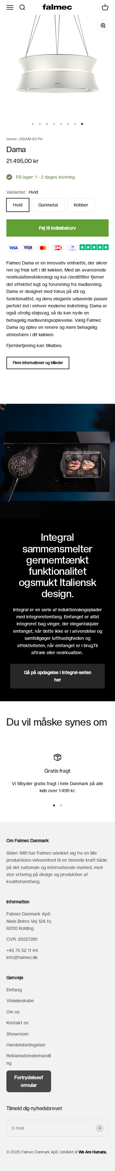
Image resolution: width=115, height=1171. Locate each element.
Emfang (14, 989)
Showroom (17, 1034)
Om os (12, 1011)
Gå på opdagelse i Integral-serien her (57, 676)
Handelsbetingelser (26, 1044)
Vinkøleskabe (20, 1000)
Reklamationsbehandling (28, 1059)
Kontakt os (17, 1022)
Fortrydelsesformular (28, 1081)
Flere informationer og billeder (38, 363)
